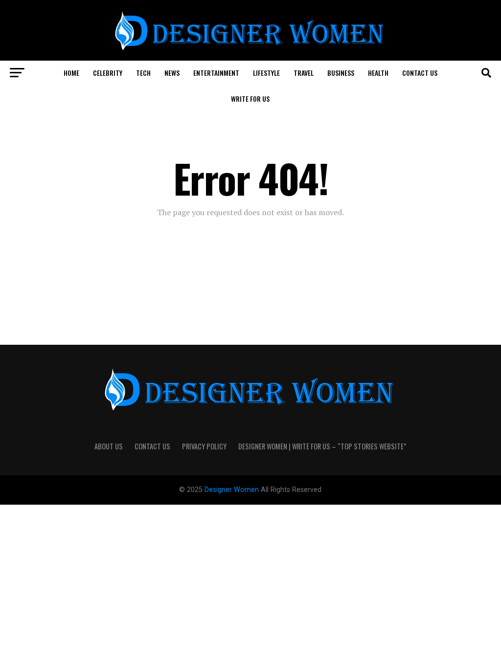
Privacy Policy (204, 446)
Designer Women (233, 490)
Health (378, 72)
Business (340, 72)
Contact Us (419, 72)
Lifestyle (266, 72)
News (172, 72)
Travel (304, 72)
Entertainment (216, 72)
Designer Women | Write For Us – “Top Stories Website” (322, 446)
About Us (108, 446)
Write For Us (250, 98)
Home (71, 72)
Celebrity (107, 72)
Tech (143, 72)
